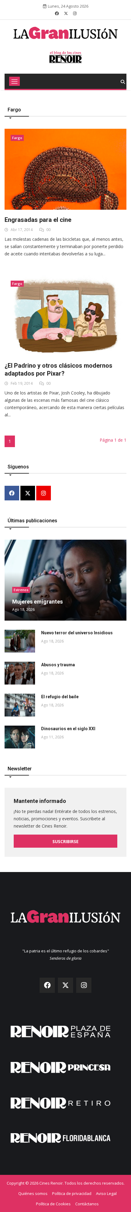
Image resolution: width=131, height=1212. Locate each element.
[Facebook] (12, 493)
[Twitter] (27, 493)
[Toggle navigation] (14, 81)
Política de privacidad (71, 1193)
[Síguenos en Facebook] (57, 13)
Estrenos (21, 589)
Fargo (17, 137)
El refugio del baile (60, 696)
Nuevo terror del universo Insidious (77, 632)
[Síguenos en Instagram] (74, 13)
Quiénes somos (33, 1193)
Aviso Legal (106, 1193)
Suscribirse (65, 841)
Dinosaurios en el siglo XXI (68, 728)
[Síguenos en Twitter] (66, 13)
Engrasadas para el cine (38, 219)
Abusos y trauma (58, 664)
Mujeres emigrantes (37, 601)
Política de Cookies (53, 1204)
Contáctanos (87, 1204)
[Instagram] (43, 493)
